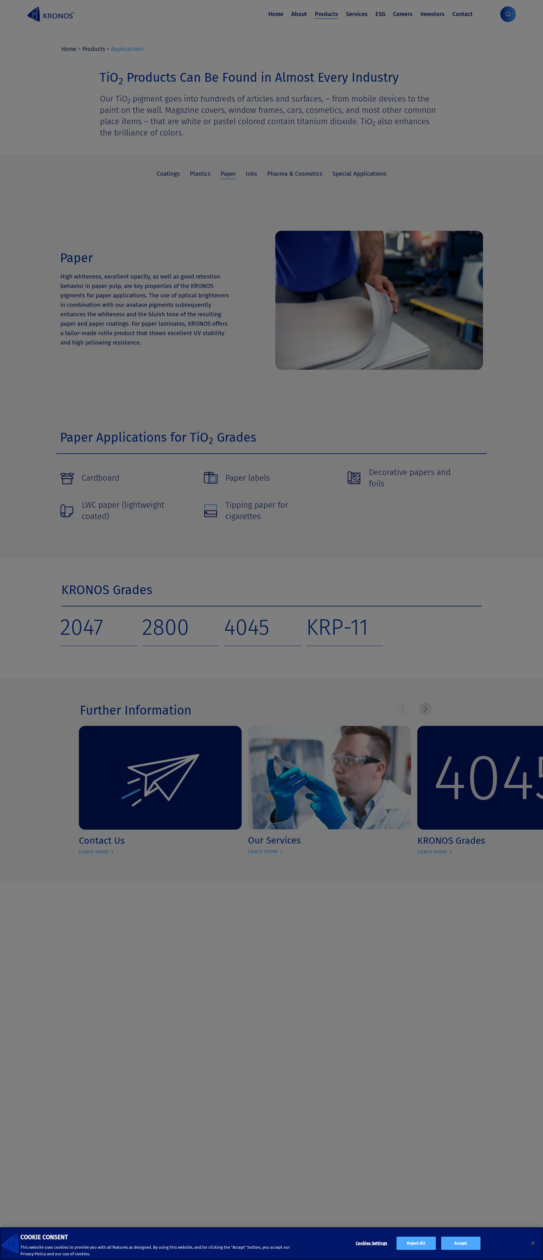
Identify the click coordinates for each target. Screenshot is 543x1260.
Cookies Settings (371, 1243)
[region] (271, 1243)
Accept (460, 1243)
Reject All (416, 1243)
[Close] (533, 1243)
